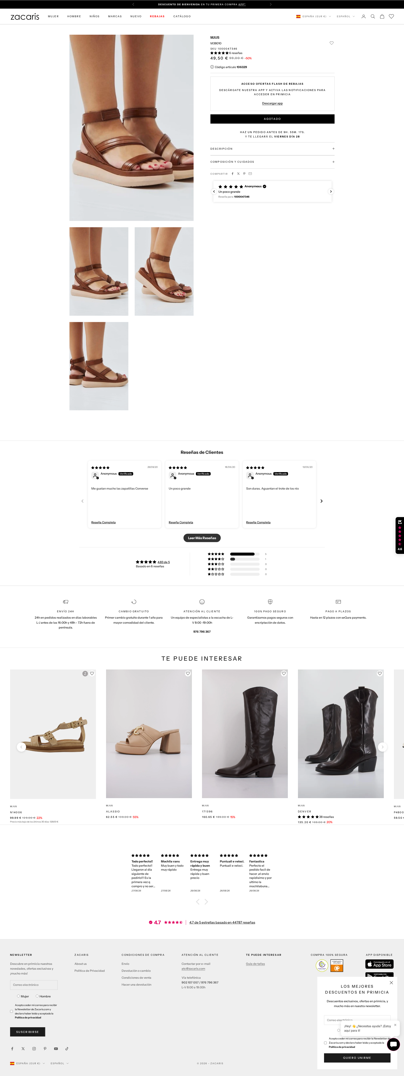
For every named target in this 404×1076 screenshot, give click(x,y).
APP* (242, 4)
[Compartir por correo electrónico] (250, 173)
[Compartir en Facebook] (232, 173)
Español (344, 16)
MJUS (214, 37)
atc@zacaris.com (193, 968)
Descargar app (272, 103)
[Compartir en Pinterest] (244, 173)
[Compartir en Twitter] (238, 173)
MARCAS (115, 16)
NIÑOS (95, 16)
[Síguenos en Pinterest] (45, 1049)
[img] (100, 468)
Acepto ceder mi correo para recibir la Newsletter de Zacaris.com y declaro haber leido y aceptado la (360, 1042)
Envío (125, 964)
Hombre (45, 996)
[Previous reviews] (214, 191)
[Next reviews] (331, 191)
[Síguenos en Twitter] (23, 1049)
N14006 (16, 812)
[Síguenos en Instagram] (34, 1049)
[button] (219, 53)
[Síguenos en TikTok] (67, 1049)
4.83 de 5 (164, 562)
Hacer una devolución (136, 984)
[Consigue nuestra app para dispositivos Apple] (379, 964)
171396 (207, 811)
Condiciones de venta (136, 978)
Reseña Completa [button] (103, 522)
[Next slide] (321, 501)
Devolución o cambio (136, 971)
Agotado (272, 118)
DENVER (304, 811)
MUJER (53, 16)
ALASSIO (113, 811)
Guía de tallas (255, 964)
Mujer (25, 996)
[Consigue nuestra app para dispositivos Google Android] (379, 976)
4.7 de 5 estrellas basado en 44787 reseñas (222, 922)
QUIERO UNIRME (357, 1057)
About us (80, 964)
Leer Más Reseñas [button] (202, 538)
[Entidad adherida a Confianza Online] (329, 965)
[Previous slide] (82, 501)
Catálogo (182, 16)
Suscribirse (27, 1032)
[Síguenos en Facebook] (12, 1049)
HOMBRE (74, 16)
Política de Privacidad (89, 971)
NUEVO (136, 16)
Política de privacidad (342, 1046)
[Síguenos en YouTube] (56, 1049)
